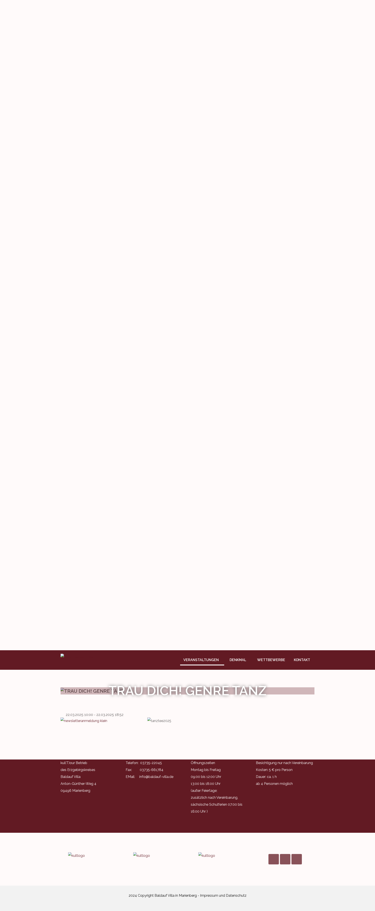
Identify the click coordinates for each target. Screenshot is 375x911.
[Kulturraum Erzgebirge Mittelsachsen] (220, 855)
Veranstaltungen (201, 660)
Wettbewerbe (271, 660)
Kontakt (302, 660)
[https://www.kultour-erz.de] (90, 855)
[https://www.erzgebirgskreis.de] (155, 855)
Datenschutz (236, 895)
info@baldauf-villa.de (156, 777)
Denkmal (238, 660)
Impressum (209, 895)
